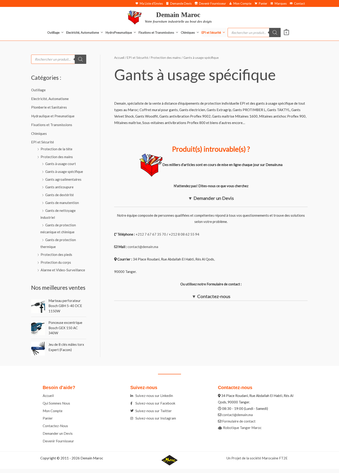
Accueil (119, 57)
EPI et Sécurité (211, 32)
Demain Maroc (178, 14)
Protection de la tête (56, 149)
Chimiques (188, 32)
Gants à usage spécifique (64, 171)
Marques (281, 3)
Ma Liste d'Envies (151, 3)
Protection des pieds (56, 254)
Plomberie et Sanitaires (49, 107)
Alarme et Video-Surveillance (63, 270)
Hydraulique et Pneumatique (52, 116)
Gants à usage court (60, 164)
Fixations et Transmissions (156, 32)
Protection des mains (57, 157)
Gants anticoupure (59, 187)
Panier (263, 3)
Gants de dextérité (59, 195)
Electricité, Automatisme (82, 32)
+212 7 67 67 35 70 (151, 234)
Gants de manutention (62, 203)
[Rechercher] (275, 32)
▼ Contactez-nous (211, 296)
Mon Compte (242, 3)
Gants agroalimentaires (63, 179)
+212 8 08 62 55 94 (184, 234)
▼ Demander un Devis (211, 198)
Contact (299, 3)
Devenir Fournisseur (212, 3)
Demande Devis (181, 3)
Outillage (53, 32)
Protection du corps (56, 262)
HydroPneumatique (119, 32)
